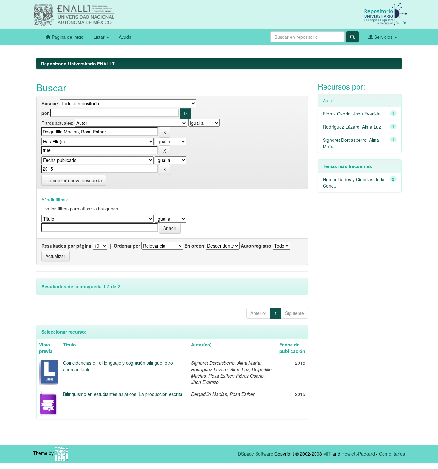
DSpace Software (255, 453)
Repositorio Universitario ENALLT (78, 63)
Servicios (383, 37)
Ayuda (125, 37)
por (45, 113)
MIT (327, 453)
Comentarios (392, 453)
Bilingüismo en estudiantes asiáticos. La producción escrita (122, 394)
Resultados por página (66, 246)
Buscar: (49, 103)
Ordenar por (127, 246)
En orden (194, 246)
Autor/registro (256, 246)
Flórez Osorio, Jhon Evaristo (352, 113)
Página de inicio (67, 37)
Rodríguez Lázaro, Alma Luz (352, 127)
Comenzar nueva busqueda (74, 180)
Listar (99, 37)
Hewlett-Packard (358, 453)
